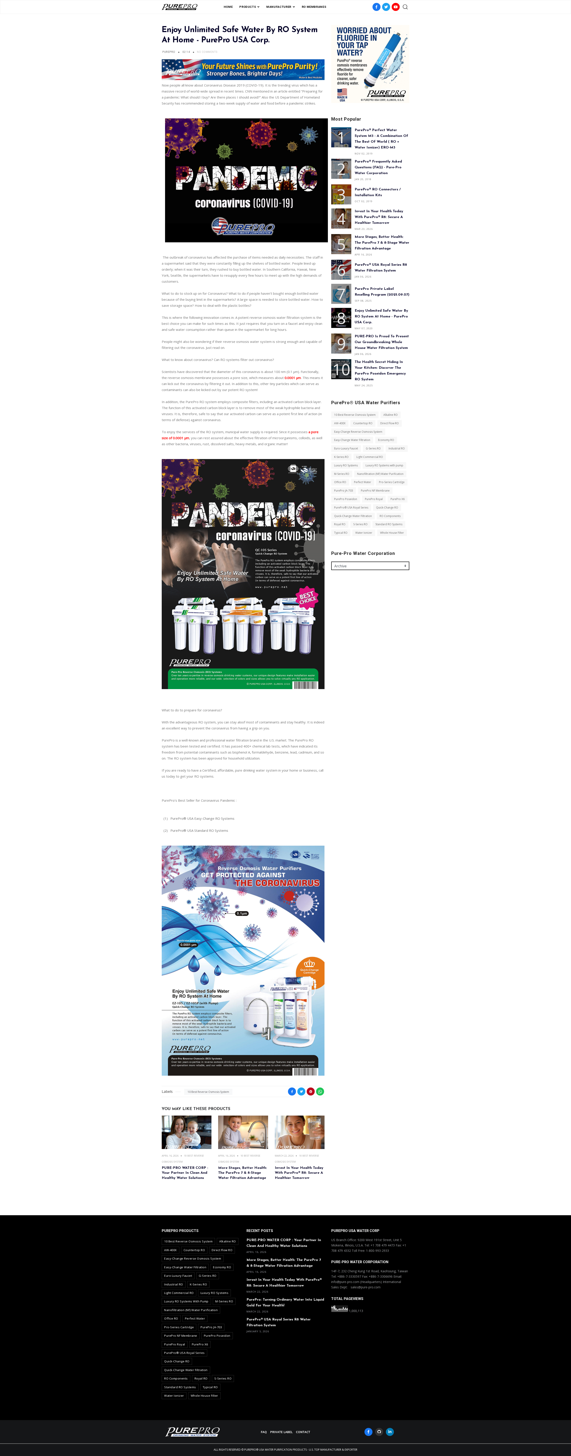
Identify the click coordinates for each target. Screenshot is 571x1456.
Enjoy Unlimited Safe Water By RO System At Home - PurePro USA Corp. (381, 316)
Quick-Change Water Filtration (353, 516)
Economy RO (386, 440)
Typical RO (341, 533)
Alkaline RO (390, 415)
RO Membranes (314, 6)
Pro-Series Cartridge (392, 482)
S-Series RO (360, 524)
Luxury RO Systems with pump (384, 465)
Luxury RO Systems (346, 465)
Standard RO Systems (388, 524)
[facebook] (368, 1432)
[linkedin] (390, 1432)
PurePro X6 (398, 499)
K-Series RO (341, 457)
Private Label (281, 1432)
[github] (379, 1432)
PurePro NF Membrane (375, 490)
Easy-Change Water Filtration (352, 440)
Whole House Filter (392, 533)
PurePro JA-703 (343, 490)
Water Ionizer (363, 533)
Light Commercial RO (369, 457)
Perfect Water (362, 482)
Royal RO (339, 524)
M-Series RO (341, 474)
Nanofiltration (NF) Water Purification (380, 474)
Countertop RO (362, 423)
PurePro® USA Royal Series (351, 507)
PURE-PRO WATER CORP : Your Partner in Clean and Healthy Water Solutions (185, 1173)
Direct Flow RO (389, 423)
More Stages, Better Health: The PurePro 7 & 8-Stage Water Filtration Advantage (242, 1173)
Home (228, 6)
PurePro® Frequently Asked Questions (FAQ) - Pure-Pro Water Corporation (378, 167)
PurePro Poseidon (345, 499)
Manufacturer (278, 6)
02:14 (186, 52)
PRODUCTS (247, 6)
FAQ (264, 1432)
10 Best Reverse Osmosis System (208, 1092)
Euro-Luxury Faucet (346, 448)
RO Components (390, 516)
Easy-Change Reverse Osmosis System (358, 432)
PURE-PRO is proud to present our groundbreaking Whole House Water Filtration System (382, 342)
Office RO (340, 482)
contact (303, 1432)
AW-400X (339, 423)
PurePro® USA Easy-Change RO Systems (202, 818)
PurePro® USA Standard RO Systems (199, 830)
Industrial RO (397, 448)
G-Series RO (373, 448)
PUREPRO (168, 52)
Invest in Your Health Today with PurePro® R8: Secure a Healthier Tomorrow (299, 1173)
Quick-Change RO (387, 507)
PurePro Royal (374, 499)
